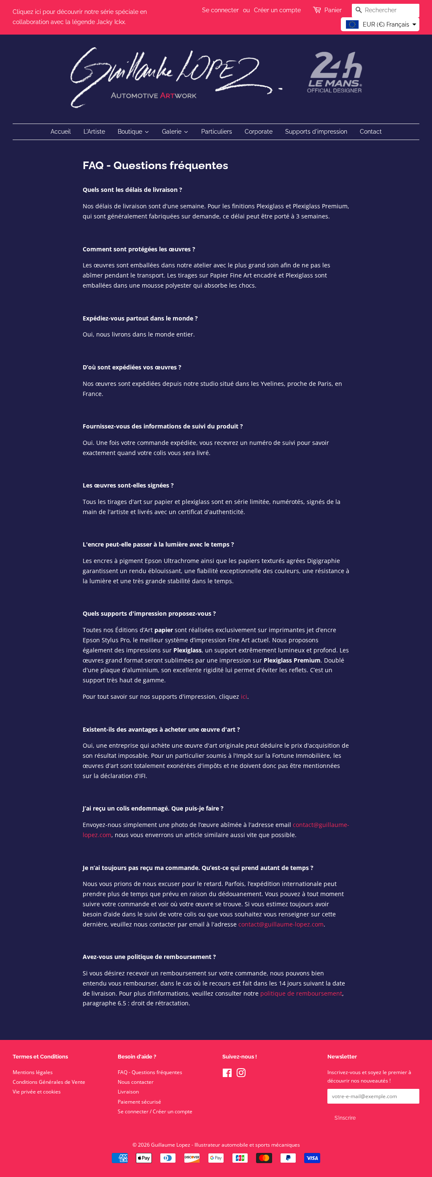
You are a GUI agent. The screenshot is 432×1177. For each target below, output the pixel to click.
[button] (380, 24)
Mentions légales (33, 1072)
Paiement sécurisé (139, 1101)
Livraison (128, 1091)
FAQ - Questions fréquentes (150, 1072)
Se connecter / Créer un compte (155, 1111)
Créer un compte (277, 10)
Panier (333, 10)
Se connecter (220, 10)
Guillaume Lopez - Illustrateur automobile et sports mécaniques (225, 1144)
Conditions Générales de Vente (49, 1081)
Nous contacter (136, 1081)
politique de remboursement (301, 993)
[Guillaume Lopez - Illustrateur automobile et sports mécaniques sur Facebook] (227, 1074)
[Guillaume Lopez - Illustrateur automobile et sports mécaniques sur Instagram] (241, 1074)
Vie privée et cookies (37, 1091)
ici (244, 696)
